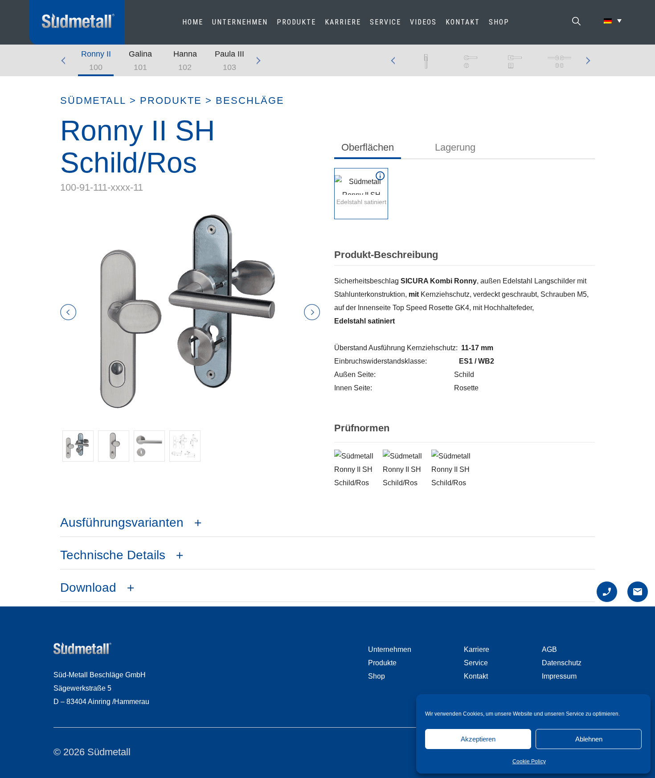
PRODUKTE (296, 22)
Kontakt (463, 22)
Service (385, 22)
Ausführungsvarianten (122, 522)
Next (258, 60)
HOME (192, 22)
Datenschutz (561, 663)
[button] (78, 446)
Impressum (559, 676)
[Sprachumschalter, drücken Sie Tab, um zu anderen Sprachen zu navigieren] (612, 20)
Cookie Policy (529, 761)
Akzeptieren (478, 739)
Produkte (171, 101)
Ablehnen (588, 739)
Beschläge (250, 101)
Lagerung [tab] (455, 147)
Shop (499, 22)
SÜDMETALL (93, 101)
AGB (549, 649)
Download (88, 587)
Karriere (343, 22)
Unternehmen (240, 22)
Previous (66, 60)
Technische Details (112, 555)
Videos (423, 22)
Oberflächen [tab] (367, 147)
